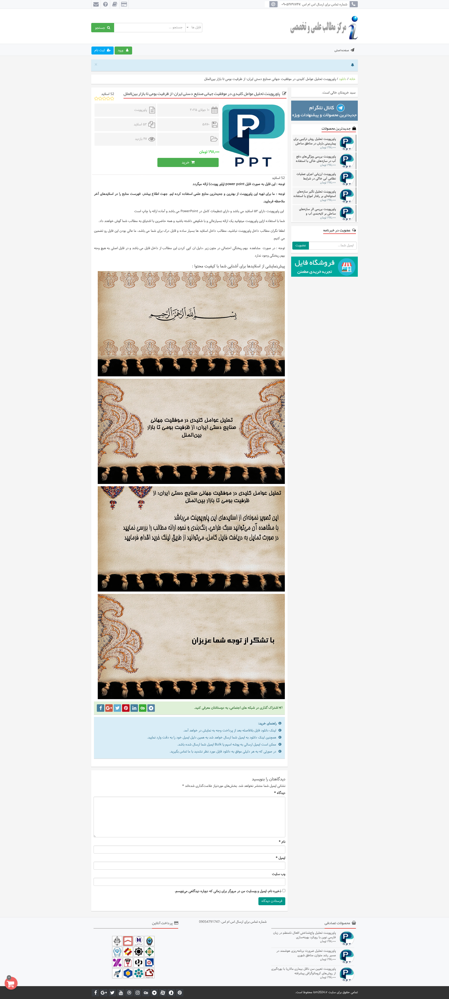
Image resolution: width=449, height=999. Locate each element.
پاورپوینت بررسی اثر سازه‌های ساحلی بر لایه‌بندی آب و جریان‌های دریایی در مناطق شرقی (315, 211)
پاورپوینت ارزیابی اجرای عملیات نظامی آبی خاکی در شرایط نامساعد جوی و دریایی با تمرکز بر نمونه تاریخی (315, 176)
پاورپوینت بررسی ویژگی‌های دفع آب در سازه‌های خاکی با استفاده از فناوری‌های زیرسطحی (316, 159)
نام (282, 842)
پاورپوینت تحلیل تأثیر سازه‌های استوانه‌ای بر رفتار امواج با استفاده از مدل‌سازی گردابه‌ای (314, 194)
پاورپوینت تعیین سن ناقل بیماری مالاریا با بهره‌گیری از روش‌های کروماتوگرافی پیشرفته (303, 971)
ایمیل (280, 858)
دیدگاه (279, 793)
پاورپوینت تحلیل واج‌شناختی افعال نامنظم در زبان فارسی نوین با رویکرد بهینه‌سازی (304, 935)
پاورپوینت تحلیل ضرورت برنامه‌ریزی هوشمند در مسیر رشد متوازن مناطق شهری (306, 953)
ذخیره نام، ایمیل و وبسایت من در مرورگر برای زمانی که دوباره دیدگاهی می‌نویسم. (228, 891)
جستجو (101, 27)
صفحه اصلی (341, 50)
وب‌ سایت (278, 874)
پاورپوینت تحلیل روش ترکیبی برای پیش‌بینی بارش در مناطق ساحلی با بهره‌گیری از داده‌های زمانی (314, 141)
